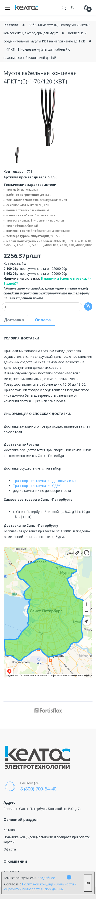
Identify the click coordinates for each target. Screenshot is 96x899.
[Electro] (26, 7)
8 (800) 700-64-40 (38, 789)
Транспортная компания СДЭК (37, 485)
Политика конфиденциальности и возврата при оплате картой (46, 839)
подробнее (46, 878)
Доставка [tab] (14, 320)
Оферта (9, 849)
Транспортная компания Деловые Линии (44, 480)
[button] (63, 7)
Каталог (11, 25)
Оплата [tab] (43, 320)
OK (88, 883)
